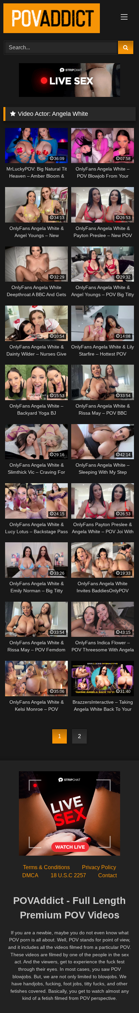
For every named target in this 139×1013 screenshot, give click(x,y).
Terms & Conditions (46, 867)
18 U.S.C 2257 (68, 875)
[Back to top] (118, 992)
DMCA (30, 875)
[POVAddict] (57, 19)
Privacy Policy (99, 867)
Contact (107, 875)
